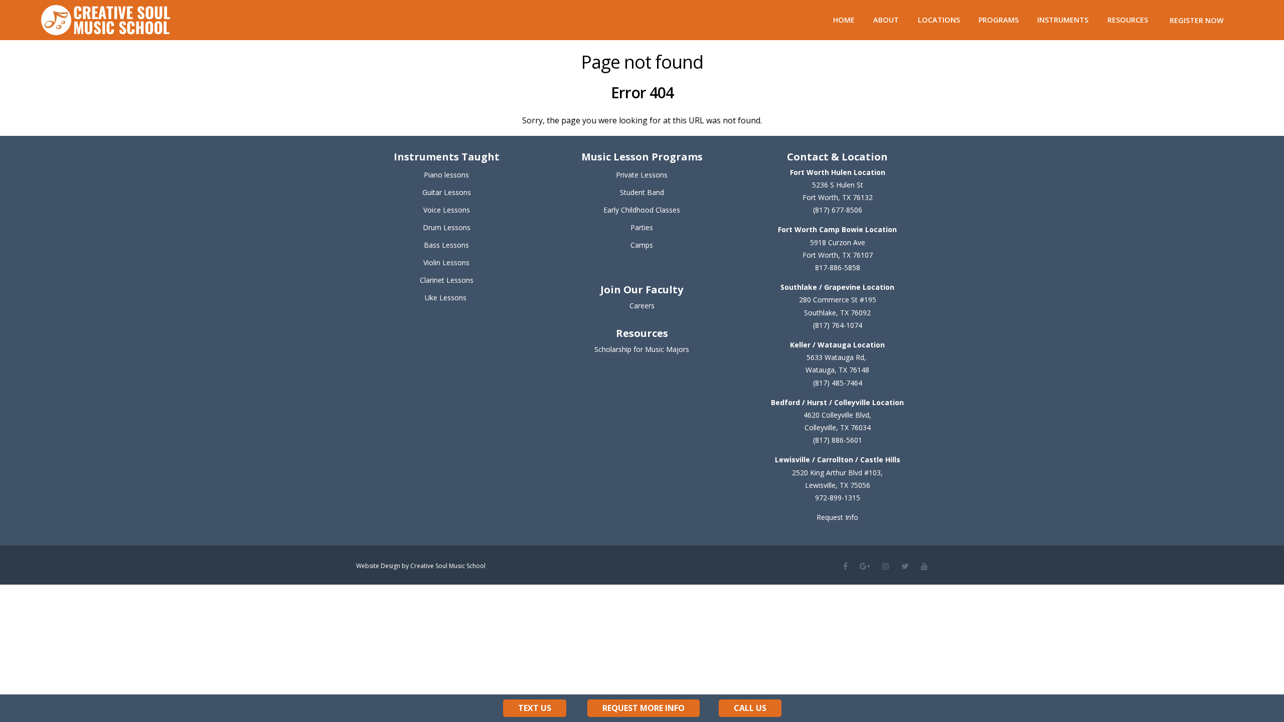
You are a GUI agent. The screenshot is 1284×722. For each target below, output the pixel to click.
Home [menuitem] (844, 20)
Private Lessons (642, 174)
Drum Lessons (446, 227)
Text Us (534, 707)
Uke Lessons (445, 297)
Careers (642, 305)
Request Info (837, 517)
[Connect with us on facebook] (845, 566)
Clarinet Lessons (446, 280)
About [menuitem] (886, 20)
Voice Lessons (446, 210)
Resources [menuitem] (1127, 20)
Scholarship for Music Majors (641, 349)
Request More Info (643, 707)
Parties (641, 227)
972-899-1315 (837, 497)
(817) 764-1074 (837, 325)
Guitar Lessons (446, 192)
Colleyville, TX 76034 (838, 427)
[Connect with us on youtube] (924, 566)
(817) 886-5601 (837, 440)
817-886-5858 (837, 267)
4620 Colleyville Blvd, (837, 415)
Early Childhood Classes (641, 210)
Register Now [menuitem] (1197, 20)
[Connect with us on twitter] (905, 566)
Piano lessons (446, 174)
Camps (641, 245)
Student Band (642, 192)
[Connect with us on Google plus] (865, 566)
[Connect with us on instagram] (885, 566)
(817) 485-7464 (837, 383)
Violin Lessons (446, 262)
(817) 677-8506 (837, 210)
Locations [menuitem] (939, 20)
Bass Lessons (446, 245)
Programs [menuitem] (999, 20)
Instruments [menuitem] (1062, 20)
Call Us (750, 707)
